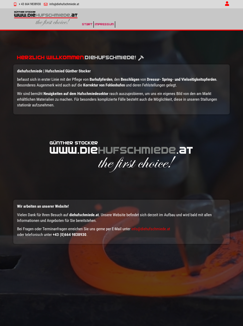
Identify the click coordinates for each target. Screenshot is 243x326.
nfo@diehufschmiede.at (151, 229)
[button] (227, 4)
